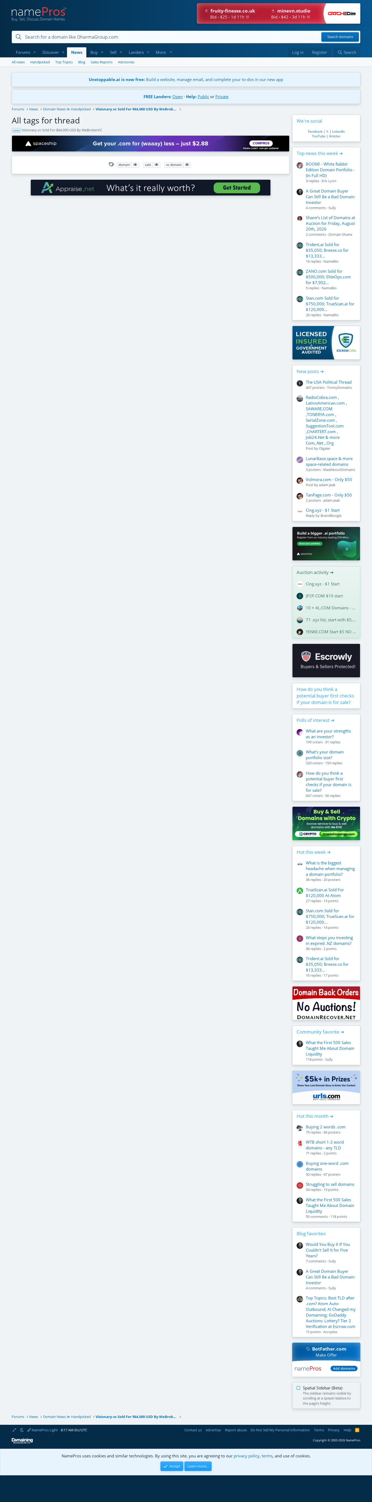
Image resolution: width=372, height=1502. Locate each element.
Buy (94, 52)
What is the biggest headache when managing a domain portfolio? (330, 868)
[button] (34, 52)
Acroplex (330, 1331)
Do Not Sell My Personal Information (280, 1429)
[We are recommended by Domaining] (22, 1442)
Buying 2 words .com (326, 1126)
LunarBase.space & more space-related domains (329, 461)
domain (124, 164)
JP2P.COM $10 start (324, 595)
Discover (50, 52)
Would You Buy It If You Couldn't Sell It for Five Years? (328, 1250)
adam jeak (327, 484)
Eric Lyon (329, 180)
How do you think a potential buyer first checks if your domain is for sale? (325, 695)
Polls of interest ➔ (315, 720)
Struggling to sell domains (330, 1184)
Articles (334, 136)
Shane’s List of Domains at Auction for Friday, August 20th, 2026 (330, 223)
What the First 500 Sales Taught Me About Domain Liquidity (330, 1048)
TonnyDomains (339, 387)
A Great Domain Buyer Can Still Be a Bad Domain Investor (330, 196)
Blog (81, 62)
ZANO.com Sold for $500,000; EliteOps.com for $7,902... (328, 276)
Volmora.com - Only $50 (329, 479)
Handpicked (40, 62)
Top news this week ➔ (320, 153)
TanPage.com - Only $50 (329, 495)
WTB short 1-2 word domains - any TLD (325, 1144)
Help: (191, 96)
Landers (136, 52)
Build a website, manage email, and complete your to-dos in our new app (186, 79)
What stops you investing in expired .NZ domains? (329, 940)
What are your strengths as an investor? (328, 733)
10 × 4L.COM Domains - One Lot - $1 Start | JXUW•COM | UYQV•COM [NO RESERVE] (331, 607)
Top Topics (64, 62)
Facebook (315, 131)
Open (177, 96)
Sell (113, 52)
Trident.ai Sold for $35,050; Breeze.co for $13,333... (327, 250)
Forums (23, 52)
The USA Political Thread (329, 382)
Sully (332, 207)
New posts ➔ (310, 371)
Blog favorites (311, 1233)
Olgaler (324, 448)
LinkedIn (338, 131)
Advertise (213, 1429)
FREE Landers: (157, 96)
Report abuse (236, 1429)
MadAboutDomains (339, 469)
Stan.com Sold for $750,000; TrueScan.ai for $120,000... (330, 303)
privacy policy (247, 1455)
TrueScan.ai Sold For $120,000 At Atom (325, 892)
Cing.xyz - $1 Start (323, 510)
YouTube (318, 136)
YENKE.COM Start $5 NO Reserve (331, 631)
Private (221, 96)
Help (347, 1429)
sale (148, 164)
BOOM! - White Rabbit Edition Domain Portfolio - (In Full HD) (330, 169)
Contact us (193, 1429)
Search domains (340, 37)
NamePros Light (44, 1429)
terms (267, 1455)
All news (18, 62)
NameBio (331, 261)
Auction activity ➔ (315, 572)
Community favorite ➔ (320, 1032)
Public (203, 96)
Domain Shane (340, 234)
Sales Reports (101, 62)
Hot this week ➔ (314, 852)
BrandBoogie (331, 515)
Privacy (334, 1429)
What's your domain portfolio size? (325, 754)
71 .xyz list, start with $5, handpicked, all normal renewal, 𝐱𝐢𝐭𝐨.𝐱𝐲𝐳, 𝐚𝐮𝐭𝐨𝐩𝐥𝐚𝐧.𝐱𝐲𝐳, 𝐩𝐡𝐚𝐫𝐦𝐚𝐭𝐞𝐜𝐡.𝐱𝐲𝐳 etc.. (331, 619)
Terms (319, 1429)
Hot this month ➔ (315, 1116)
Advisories (126, 62)
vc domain (174, 164)
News (76, 52)
